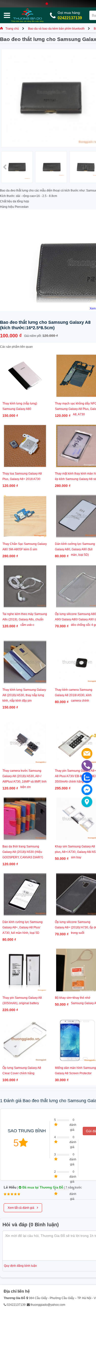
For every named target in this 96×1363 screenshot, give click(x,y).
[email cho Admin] (86, 753)
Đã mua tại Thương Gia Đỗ (42, 1187)
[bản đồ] (86, 801)
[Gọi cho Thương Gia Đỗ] (86, 765)
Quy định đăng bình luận (20, 1265)
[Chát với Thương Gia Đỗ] (86, 789)
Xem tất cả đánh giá (23, 1207)
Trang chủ (12, 28)
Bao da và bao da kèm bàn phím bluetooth (56, 28)
